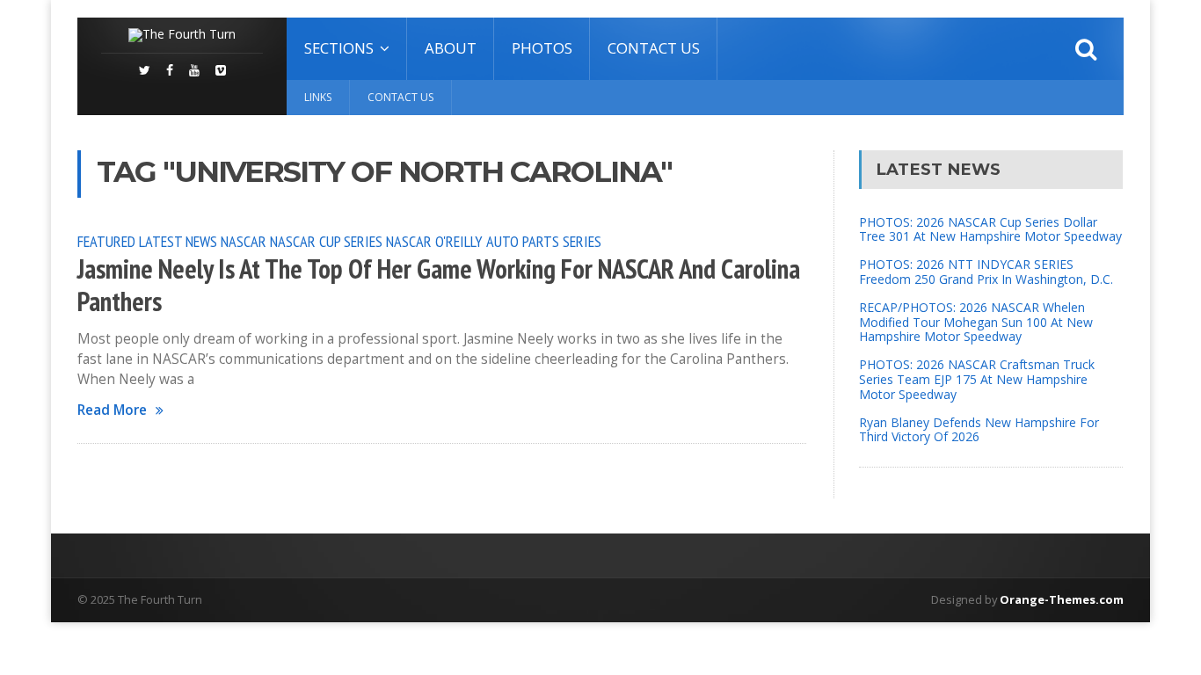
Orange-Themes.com (1062, 599)
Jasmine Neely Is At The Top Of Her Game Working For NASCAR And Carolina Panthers (438, 285)
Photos (542, 48)
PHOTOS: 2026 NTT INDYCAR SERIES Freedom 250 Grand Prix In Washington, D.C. (986, 271)
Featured (106, 240)
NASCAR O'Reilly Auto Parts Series (493, 240)
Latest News (178, 240)
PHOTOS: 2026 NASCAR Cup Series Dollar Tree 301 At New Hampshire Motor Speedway (990, 229)
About (451, 48)
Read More (112, 410)
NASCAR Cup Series (326, 240)
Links (317, 97)
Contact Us (654, 48)
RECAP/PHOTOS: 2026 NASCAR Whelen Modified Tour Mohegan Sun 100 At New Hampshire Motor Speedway (976, 322)
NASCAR (243, 240)
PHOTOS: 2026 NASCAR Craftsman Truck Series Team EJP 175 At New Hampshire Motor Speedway (977, 379)
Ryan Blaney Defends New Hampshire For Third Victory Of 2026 (979, 430)
